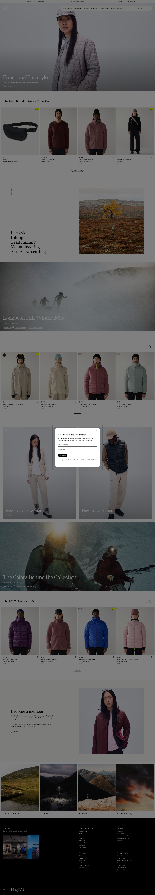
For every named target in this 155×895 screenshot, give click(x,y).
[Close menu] (96, 430)
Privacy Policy (66, 460)
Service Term (79, 459)
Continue (63, 455)
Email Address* (63, 445)
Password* (61, 449)
